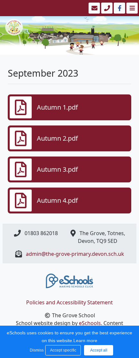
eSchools (90, 323)
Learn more (85, 340)
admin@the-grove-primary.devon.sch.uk (75, 253)
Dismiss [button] (36, 350)
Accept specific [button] (63, 350)
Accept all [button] (98, 350)
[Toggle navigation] (131, 8)
